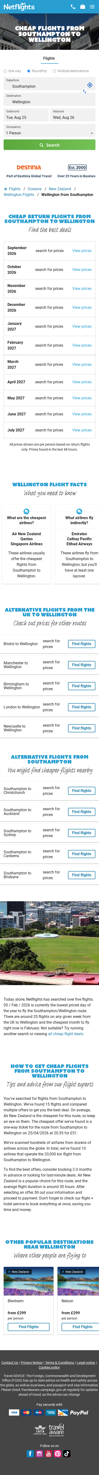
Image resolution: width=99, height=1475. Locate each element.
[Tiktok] (66, 1454)
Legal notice (86, 1363)
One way (14, 71)
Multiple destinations (73, 71)
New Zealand (60, 189)
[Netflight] (19, 7)
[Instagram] (39, 1454)
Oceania (35, 189)
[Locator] (90, 85)
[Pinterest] (57, 1454)
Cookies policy (49, 1367)
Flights (14, 189)
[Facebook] (30, 1454)
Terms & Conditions (60, 1363)
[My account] (82, 6)
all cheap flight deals (65, 1034)
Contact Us (10, 1363)
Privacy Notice (32, 1363)
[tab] (49, 58)
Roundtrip (39, 71)
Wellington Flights (19, 194)
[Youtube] (48, 1454)
